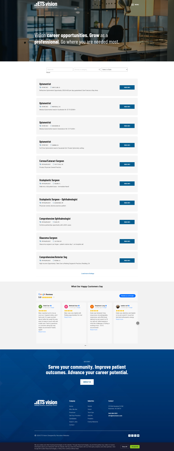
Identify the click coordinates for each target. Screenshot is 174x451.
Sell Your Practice (74, 415)
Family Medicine (93, 422)
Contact (71, 425)
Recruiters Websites (62, 435)
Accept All (135, 446)
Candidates (72, 418)
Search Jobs (73, 422)
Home (71, 406)
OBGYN (90, 415)
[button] (132, 5)
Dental (90, 406)
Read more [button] (42, 317)
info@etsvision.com (115, 416)
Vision (90, 409)
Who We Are (73, 409)
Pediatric (90, 418)
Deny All (124, 446)
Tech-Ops (91, 412)
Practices (72, 412)
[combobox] (87, 69)
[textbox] (87, 69)
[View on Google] (40, 306)
